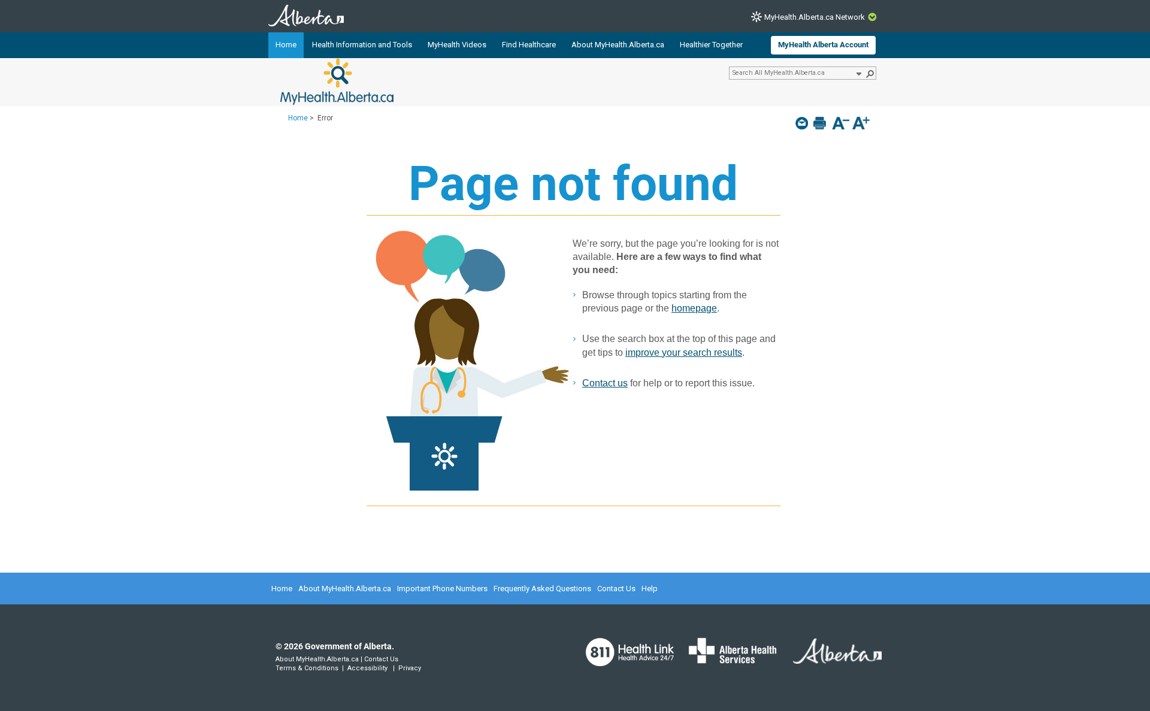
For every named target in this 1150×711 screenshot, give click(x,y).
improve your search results (683, 352)
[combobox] (792, 72)
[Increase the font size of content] (861, 124)
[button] (858, 73)
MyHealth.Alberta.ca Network (814, 17)
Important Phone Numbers (442, 588)
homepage (694, 308)
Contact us (605, 383)
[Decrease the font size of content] (840, 124)
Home (286, 44)
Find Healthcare (529, 44)
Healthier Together (711, 44)
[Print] (820, 123)
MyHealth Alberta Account (823, 44)
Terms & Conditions (307, 668)
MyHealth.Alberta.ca (337, 81)
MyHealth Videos (457, 44)
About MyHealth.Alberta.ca (617, 44)
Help (649, 588)
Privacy (409, 668)
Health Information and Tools (362, 44)
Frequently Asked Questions (542, 588)
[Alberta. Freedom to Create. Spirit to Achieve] (830, 658)
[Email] (802, 123)
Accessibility (367, 668)
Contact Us (616, 588)
